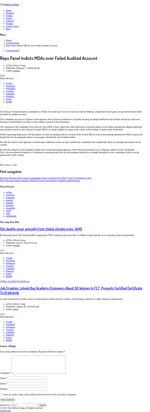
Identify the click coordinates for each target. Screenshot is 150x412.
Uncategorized (12, 50)
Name (3, 378)
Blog (8, 29)
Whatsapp (10, 88)
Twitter (9, 83)
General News (12, 26)
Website (3, 389)
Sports (9, 18)
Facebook (10, 86)
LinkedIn (10, 94)
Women (9, 23)
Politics (9, 15)
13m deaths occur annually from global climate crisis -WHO (41, 228)
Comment (5, 373)
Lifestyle (10, 21)
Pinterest (10, 96)
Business (10, 13)
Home (9, 10)
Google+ (10, 91)
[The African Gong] (9, 4)
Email (8, 99)
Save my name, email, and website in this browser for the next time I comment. (40, 394)
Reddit (9, 102)
